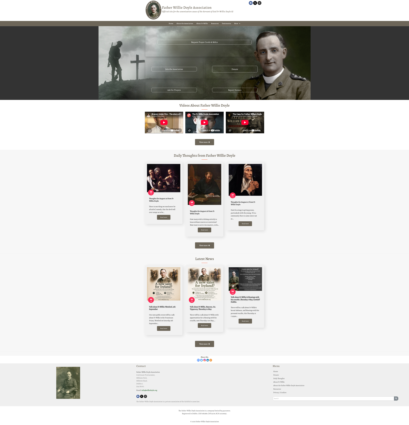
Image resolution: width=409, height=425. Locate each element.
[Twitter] (201, 360)
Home (171, 23)
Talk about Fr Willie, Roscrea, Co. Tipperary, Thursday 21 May (203, 308)
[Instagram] (259, 3)
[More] (210, 360)
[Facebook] (251, 3)
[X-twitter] (255, 3)
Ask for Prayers (174, 90)
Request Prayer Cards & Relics (204, 42)
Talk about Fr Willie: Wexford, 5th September (162, 308)
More (236, 23)
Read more (163, 217)
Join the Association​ (174, 69)
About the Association (184, 23)
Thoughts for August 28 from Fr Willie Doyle (202, 212)
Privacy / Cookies (279, 392)
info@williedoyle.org (149, 390)
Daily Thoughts (279, 378)
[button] (237, 23)
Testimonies (226, 23)
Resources (215, 23)
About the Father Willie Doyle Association (288, 385)
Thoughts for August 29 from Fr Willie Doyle (161, 199)
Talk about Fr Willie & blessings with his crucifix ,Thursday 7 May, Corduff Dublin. (245, 299)
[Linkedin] (207, 360)
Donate (235, 69)
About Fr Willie (202, 23)
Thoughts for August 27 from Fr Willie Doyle (243, 203)
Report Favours (234, 90)
